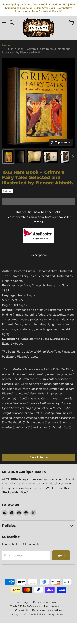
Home (6, 45)
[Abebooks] (38, 245)
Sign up (61, 555)
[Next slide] (73, 156)
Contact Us (21, 610)
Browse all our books (45, 602)
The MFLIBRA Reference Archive (29, 606)
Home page (22, 602)
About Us (57, 606)
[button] (8, 156)
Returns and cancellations (47, 610)
